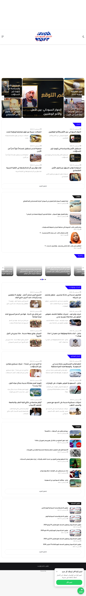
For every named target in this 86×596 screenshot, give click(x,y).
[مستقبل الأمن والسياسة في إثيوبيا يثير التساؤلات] (75, 158)
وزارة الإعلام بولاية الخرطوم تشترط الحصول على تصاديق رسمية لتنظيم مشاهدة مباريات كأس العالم (59, 272)
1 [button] (45, 279)
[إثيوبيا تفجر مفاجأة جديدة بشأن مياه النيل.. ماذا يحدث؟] (35, 392)
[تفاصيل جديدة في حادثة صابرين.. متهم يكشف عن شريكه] (75, 304)
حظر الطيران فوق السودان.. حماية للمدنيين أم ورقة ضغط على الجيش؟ (47, 214)
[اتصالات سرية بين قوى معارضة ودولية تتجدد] (35, 139)
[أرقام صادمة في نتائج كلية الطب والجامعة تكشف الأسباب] (35, 412)
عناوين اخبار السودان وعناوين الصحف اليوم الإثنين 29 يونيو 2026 (62, 525)
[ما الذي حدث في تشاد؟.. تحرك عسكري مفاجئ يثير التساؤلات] (35, 373)
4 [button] (40, 279)
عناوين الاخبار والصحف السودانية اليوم (57, 516)
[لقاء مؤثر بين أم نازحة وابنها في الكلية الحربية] (43, 98)
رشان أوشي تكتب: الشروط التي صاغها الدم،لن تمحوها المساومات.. (61, 227)
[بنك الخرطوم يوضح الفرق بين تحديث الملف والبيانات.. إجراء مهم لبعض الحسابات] (75, 463)
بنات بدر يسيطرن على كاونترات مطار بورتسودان (54, 471)
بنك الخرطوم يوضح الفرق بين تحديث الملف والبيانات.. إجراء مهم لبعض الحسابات (44, 459)
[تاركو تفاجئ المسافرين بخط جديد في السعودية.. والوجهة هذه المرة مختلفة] (75, 373)
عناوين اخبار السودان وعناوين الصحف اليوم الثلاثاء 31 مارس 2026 (62, 544)
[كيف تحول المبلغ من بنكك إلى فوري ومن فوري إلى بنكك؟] (75, 443)
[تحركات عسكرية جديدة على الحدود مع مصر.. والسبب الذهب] (75, 411)
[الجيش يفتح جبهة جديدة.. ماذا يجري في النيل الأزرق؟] (35, 343)
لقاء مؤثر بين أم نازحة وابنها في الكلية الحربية (23, 168)
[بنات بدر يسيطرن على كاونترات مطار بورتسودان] (75, 474)
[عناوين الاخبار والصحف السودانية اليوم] (75, 518)
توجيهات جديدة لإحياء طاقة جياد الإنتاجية (13, 112)
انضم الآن (69, 582)
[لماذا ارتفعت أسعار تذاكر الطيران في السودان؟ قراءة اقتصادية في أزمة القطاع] (75, 206)
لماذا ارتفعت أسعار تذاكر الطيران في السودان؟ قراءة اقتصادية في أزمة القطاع (45, 201)
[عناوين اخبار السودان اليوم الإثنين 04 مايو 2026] (75, 533)
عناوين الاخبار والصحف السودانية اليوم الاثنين (55, 508)
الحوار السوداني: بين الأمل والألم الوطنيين (65, 132)
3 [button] (42, 279)
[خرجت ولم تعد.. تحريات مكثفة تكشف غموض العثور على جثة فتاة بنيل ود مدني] (75, 322)
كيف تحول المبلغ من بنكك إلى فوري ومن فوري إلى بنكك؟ (51, 440)
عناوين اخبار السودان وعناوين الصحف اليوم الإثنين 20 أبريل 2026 (62, 539)
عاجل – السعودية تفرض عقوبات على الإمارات (63, 383)
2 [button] (43, 279)
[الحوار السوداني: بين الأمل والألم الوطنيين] (75, 139)
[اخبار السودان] (43, 37)
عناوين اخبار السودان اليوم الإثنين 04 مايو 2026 (54, 530)
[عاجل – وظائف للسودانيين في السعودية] (75, 483)
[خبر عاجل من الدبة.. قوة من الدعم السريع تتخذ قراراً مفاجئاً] (35, 323)
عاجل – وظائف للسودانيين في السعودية (56, 480)
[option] (43, 98)
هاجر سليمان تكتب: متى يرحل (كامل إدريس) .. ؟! (54, 233)
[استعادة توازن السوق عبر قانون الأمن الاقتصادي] (75, 177)
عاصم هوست (41, 566)
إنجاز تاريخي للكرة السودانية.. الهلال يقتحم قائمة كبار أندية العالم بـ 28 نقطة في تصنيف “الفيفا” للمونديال (29, 272)
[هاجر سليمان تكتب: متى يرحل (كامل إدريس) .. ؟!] (75, 238)
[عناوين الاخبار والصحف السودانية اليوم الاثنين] (75, 510)
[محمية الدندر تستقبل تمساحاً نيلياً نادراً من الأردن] (35, 158)
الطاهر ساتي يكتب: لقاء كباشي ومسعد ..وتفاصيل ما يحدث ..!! (63, 246)
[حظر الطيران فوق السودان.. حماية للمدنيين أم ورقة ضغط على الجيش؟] (75, 219)
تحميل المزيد (43, 186)
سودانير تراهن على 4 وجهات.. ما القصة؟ (56, 431)
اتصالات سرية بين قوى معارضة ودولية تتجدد (23, 132)
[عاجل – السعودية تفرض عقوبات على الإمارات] (75, 390)
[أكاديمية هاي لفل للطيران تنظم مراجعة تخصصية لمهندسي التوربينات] (75, 453)
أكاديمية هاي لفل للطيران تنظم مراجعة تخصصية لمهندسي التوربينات (47, 450)
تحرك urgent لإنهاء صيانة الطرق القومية (76, 112)
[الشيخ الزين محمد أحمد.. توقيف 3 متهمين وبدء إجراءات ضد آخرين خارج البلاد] (35, 304)
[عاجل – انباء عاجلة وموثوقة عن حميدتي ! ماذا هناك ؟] (75, 343)
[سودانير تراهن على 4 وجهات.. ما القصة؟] (75, 434)
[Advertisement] (43, 14)
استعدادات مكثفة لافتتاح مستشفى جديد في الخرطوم (12, 92)
